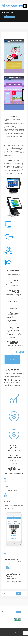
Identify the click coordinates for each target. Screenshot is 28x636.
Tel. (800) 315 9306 (5, 8)
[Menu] (25, 6)
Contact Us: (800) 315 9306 (7, 15)
